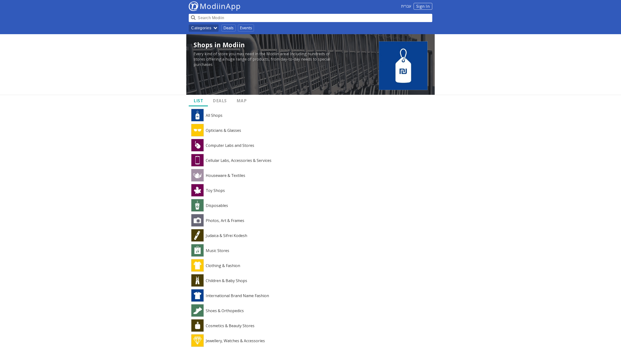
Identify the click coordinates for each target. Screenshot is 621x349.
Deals (228, 27)
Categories (201, 28)
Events (246, 27)
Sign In (423, 6)
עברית (406, 6)
